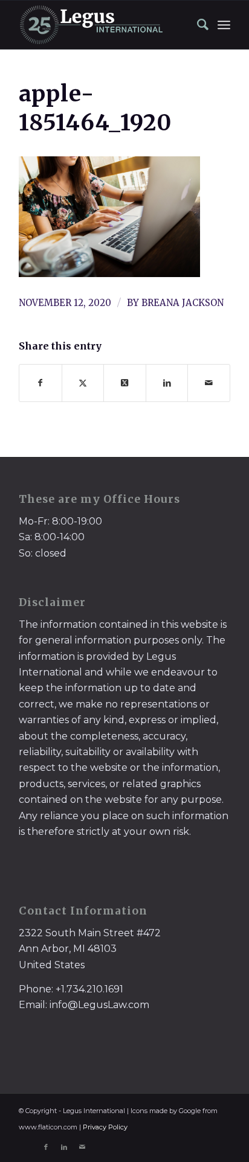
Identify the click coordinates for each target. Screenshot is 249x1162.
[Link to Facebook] (46, 1147)
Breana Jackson (182, 302)
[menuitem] (197, 25)
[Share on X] (83, 383)
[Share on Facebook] (40, 383)
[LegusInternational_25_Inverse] (103, 25)
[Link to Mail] (82, 1147)
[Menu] (224, 24)
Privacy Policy (105, 1127)
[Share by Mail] (209, 383)
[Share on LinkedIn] (167, 383)
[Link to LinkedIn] (64, 1147)
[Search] (197, 25)
